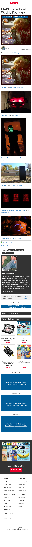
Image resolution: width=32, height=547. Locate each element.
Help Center (21, 503)
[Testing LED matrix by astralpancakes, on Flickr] (7, 242)
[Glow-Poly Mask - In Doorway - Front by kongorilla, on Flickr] (13, 137)
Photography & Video (20, 17)
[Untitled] (3, 87)
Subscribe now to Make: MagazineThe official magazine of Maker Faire (16, 306)
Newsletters (7, 506)
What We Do (7, 485)
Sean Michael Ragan (8, 273)
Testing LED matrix (6, 246)
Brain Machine (5, 115)
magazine (23, 482)
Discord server (26, 297)
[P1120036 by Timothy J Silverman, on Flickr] (16, 173)
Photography (19, 250)
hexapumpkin (5, 238)
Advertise (21, 500)
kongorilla (4, 160)
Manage (6, 503)
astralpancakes (20, 246)
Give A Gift (7, 500)
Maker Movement (9, 490)
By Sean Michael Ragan (12, 49)
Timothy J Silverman (16, 185)
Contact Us (21, 497)
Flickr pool (11, 250)
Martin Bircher (5, 213)
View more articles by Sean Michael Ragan (13, 288)
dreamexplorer (17, 238)
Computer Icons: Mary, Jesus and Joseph (13, 211)
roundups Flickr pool (8, 253)
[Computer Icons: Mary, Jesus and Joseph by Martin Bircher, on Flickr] (16, 198)
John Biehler (16, 115)
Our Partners (7, 487)
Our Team (6, 482)
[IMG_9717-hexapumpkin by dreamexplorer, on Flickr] (16, 226)
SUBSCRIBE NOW (16, 470)
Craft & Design (7, 17)
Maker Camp (22, 490)
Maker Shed (21, 487)
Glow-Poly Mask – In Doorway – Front (12, 158)
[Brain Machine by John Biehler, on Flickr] (16, 101)
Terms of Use (20, 527)
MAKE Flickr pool (16, 53)
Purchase (6, 497)
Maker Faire (21, 485)
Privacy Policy (12, 527)
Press (20, 506)
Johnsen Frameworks (16, 87)
